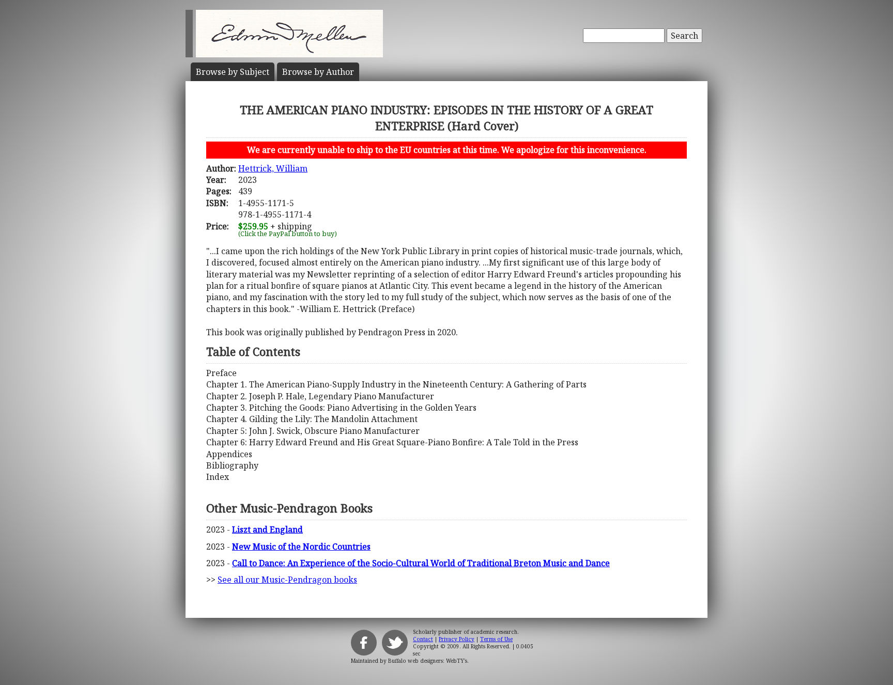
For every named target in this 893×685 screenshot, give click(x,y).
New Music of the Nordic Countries (301, 546)
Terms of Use (496, 639)
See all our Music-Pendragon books (287, 579)
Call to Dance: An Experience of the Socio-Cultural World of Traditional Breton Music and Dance (421, 563)
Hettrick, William (272, 168)
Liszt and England (267, 529)
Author (318, 72)
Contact (423, 639)
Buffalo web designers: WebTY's (427, 660)
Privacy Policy (456, 639)
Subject (232, 72)
